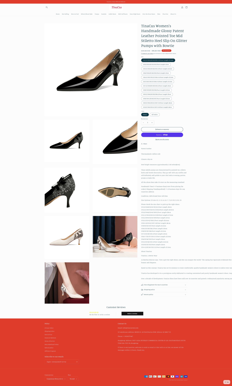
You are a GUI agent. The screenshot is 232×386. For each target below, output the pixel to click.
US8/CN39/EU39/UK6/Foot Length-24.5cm (156, 90)
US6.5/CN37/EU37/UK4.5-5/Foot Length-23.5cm (158, 77)
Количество (144, 119)
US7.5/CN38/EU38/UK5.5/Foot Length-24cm (157, 86)
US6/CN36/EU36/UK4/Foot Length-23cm (156, 73)
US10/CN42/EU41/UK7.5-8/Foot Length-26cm (157, 107)
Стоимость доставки (147, 53)
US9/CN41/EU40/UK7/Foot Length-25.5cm (156, 98)
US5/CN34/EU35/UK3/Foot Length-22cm (156, 64)
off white (155, 114)
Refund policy (49, 347)
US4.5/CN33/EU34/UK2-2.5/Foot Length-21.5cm (158, 60)
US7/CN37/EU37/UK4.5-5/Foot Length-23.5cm (157, 81)
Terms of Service (50, 341)
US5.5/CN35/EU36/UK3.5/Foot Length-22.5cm (157, 69)
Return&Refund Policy (52, 344)
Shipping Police (49, 331)
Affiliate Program (50, 351)
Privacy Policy (49, 328)
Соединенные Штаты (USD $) (55, 379)
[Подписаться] (77, 362)
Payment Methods (50, 338)
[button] (47, 7)
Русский (72, 379)
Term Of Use (48, 334)
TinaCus (185, 379)
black (145, 114)
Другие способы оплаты (162, 139)
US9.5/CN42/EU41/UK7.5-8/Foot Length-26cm (157, 103)
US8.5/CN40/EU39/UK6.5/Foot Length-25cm (157, 94)
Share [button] (145, 143)
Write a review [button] (132, 313)
